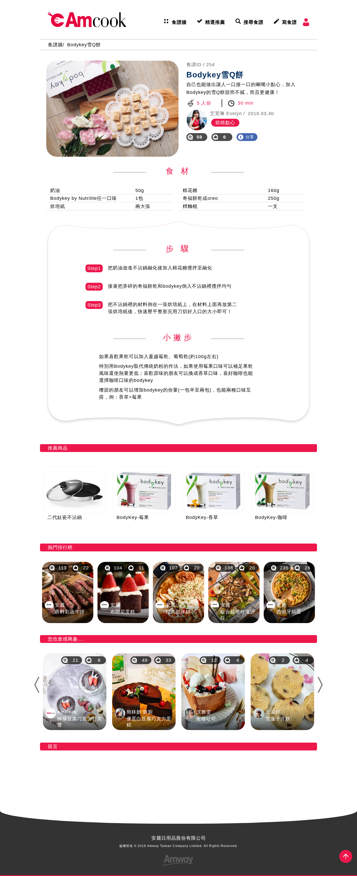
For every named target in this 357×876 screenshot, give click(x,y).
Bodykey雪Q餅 (84, 44)
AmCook (87, 19)
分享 (250, 137)
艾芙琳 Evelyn (226, 113)
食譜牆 (179, 22)
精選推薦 (215, 22)
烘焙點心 (225, 122)
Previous (36, 685)
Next (322, 685)
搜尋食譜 (253, 22)
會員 (306, 22)
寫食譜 (289, 22)
